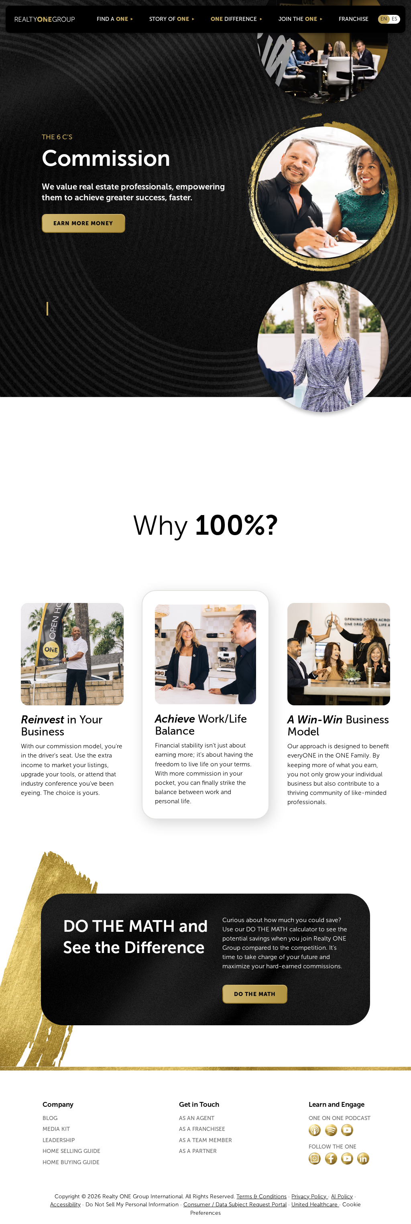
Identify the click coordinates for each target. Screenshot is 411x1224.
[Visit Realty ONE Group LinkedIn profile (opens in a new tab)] (363, 1159)
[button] (115, 19)
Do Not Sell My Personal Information (131, 1204)
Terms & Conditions (261, 1196)
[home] (44, 19)
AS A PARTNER (198, 1151)
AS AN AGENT (196, 1118)
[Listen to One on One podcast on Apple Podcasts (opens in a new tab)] (315, 1130)
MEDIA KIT (56, 1129)
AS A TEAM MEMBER (205, 1140)
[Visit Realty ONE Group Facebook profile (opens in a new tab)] (331, 1159)
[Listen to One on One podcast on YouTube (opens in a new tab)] (347, 1130)
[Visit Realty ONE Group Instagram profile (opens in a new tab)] (315, 1159)
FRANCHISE (353, 19)
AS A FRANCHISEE (202, 1129)
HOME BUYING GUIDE (71, 1162)
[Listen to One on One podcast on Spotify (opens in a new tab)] (331, 1130)
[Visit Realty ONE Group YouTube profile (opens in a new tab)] (347, 1159)
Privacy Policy (309, 1196)
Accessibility (65, 1204)
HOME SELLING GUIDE (71, 1151)
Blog (50, 1118)
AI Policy (342, 1196)
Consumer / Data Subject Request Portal (235, 1204)
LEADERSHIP (59, 1140)
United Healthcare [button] (315, 1204)
